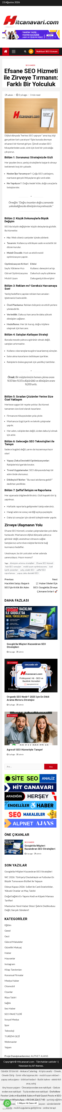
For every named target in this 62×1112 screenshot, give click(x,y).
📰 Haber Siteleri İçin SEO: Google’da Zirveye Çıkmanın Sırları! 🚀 (45, 585)
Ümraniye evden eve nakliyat (36, 1087)
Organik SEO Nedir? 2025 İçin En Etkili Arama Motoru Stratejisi (28, 698)
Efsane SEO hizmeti (44, 563)
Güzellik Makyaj (13, 947)
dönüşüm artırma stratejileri (22, 563)
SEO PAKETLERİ (13, 1014)
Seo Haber (30, 65)
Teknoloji (9, 1030)
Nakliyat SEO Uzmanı (46, 51)
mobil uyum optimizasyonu (35, 566)
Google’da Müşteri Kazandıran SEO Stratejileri (40, 847)
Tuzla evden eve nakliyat (35, 1091)
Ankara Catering (28, 1071)
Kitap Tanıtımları (13, 969)
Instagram (10, 964)
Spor (7, 1025)
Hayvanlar (10, 958)
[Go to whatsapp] (7, 1103)
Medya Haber (12, 980)
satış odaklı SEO (27, 570)
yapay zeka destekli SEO (28, 573)
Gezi (7, 936)
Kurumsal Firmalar (14, 975)
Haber (8, 952)
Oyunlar (9, 991)
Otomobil (10, 986)
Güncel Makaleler (14, 941)
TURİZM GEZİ (12, 1036)
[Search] (25, 51)
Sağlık (8, 1002)
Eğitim (8, 925)
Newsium (23, 1065)
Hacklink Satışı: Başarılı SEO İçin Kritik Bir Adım (17, 583)
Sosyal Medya (12, 1019)
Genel (8, 930)
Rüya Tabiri (10, 997)
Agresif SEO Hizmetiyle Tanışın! (25, 749)
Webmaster (11, 1041)
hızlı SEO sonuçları (13, 566)
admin (11, 95)
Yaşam (8, 1047)
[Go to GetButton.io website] (7, 1109)
